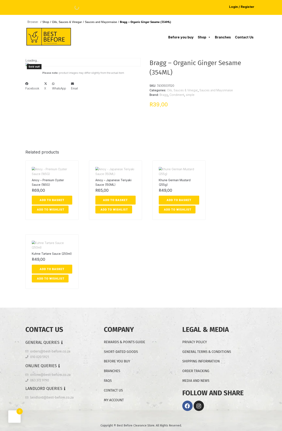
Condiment (176, 94)
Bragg (164, 94)
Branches (223, 37)
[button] (32, 86)
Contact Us (244, 37)
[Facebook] (187, 406)
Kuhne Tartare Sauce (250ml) (52, 253)
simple (190, 94)
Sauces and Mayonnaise (101, 22)
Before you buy (181, 37)
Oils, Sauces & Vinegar (67, 22)
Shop (45, 22)
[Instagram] (199, 406)
